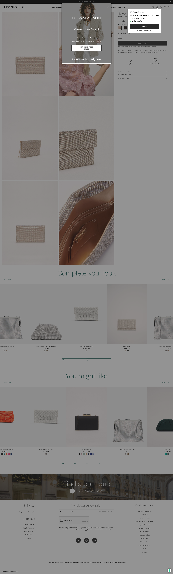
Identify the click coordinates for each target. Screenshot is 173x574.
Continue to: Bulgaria (86, 59)
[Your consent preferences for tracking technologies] (169, 570)
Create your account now (144, 30)
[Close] (108, 6)
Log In (144, 26)
